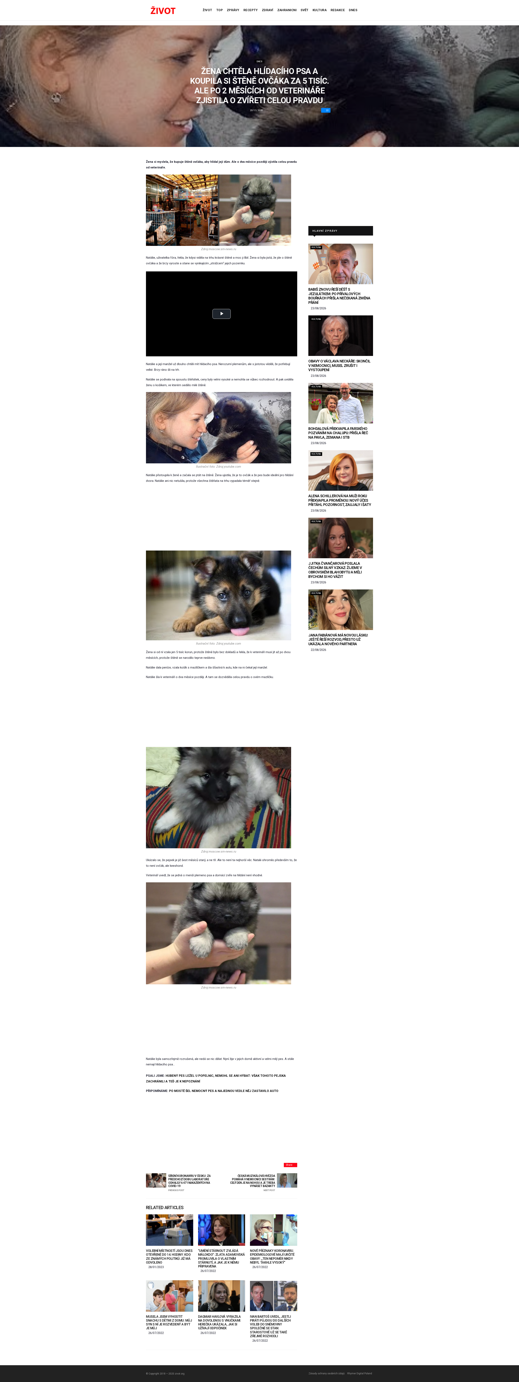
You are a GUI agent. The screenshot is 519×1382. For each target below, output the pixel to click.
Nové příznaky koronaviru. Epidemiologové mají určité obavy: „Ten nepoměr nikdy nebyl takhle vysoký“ (272, 1256)
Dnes (353, 10)
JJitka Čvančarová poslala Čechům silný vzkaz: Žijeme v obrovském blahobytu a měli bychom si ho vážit (335, 570)
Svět (305, 10)
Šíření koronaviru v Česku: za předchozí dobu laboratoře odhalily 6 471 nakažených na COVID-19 (189, 1183)
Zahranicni (287, 10)
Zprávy (233, 10)
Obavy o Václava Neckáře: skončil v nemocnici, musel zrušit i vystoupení (339, 365)
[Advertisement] (221, 517)
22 (327, 110)
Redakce (338, 10)
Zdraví (267, 10)
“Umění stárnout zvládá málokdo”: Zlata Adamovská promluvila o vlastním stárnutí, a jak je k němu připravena (221, 1258)
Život (207, 10)
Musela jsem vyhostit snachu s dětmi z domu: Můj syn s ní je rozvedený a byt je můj (169, 1322)
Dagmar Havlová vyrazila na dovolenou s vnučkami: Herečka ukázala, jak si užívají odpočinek (219, 1322)
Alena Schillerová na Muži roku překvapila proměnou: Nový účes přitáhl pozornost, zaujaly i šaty (339, 500)
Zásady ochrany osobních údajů (327, 1373)
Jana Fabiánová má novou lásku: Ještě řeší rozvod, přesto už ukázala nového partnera (338, 639)
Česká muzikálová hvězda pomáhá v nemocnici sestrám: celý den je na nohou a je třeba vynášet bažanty (252, 1183)
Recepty (250, 10)
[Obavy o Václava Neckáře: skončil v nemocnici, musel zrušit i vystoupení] (340, 335)
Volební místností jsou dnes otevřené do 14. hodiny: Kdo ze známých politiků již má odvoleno (169, 1256)
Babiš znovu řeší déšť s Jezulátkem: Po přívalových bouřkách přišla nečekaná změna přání (339, 296)
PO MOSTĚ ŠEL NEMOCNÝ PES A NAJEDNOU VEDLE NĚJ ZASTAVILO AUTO (223, 1091)
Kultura (320, 10)
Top (219, 10)
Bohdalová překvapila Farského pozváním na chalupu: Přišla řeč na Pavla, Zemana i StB (338, 432)
